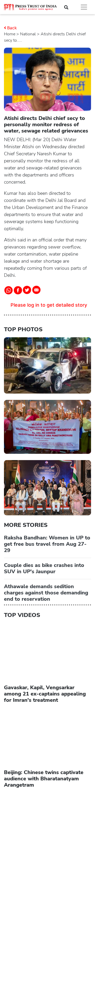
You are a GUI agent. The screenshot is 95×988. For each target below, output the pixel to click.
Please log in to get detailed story (49, 305)
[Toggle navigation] (84, 7)
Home (9, 34)
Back (12, 27)
